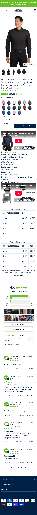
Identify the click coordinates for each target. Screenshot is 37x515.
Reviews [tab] (7, 335)
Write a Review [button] (19, 324)
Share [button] (8, 369)
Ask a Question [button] (19, 329)
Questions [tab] (21, 335)
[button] (28, 369)
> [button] (25, 467)
